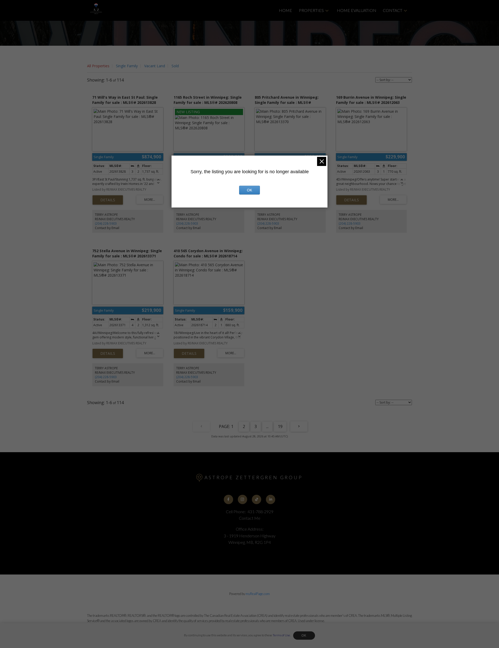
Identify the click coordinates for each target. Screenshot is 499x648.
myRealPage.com (258, 594)
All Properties (98, 65)
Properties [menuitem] (311, 10)
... (267, 426)
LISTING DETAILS (108, 200)
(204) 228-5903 (106, 223)
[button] (228, 499)
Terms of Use (281, 635)
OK (304, 635)
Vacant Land (154, 65)
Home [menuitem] (285, 10)
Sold (175, 65)
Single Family (127, 65)
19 (280, 426)
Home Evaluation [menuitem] (356, 10)
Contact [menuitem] (392, 10)
